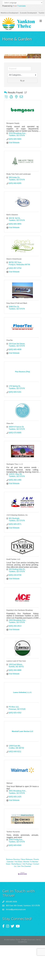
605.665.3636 (11, 901)
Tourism (41, 13)
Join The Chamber (24, 866)
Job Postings (27, 864)
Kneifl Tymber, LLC (13, 559)
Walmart (9, 783)
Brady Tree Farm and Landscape (18, 174)
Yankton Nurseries (13, 832)
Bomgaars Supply (12, 123)
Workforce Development (10, 13)
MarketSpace (16, 864)
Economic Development (28, 13)
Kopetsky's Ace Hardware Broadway (19, 610)
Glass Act (9, 423)
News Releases (27, 859)
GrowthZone (22, 942)
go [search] (23, 81)
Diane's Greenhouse (13, 259)
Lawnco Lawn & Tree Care (16, 661)
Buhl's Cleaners (12, 215)
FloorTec (9, 340)
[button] (5, 92)
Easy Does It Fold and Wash (16, 303)
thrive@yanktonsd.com (16, 909)
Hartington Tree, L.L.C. (14, 464)
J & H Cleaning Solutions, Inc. (17, 515)
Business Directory (13, 859)
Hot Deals (18, 862)
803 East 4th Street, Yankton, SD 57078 (23, 905)
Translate (21, 6)
